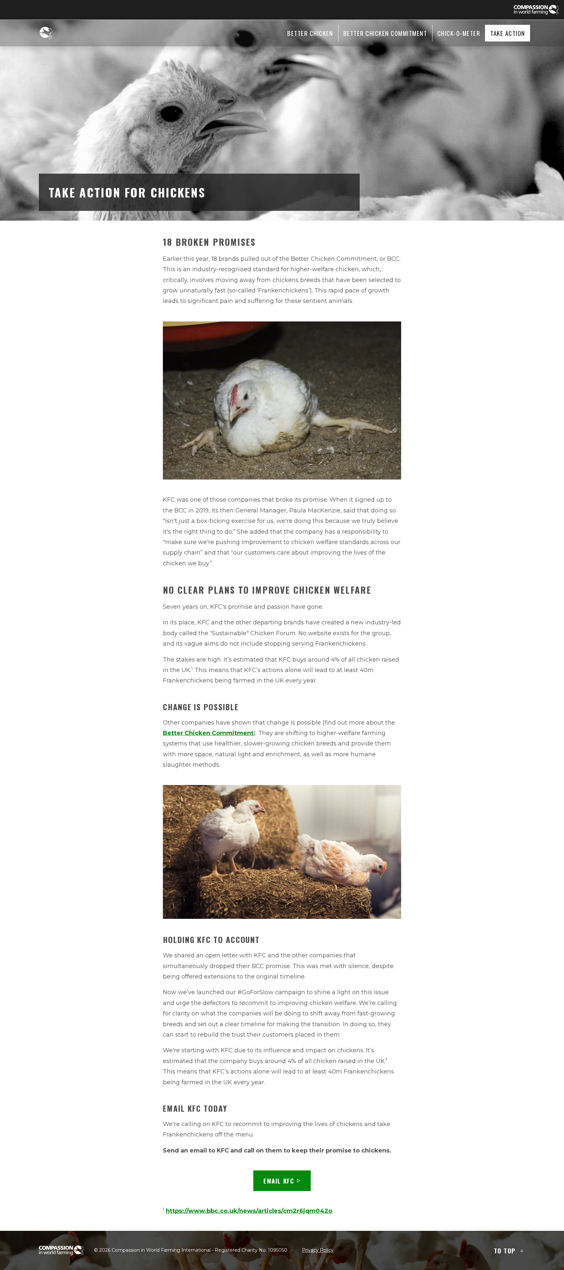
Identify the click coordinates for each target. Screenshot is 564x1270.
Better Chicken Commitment (208, 733)
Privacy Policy (318, 1250)
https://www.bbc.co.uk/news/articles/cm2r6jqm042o (249, 1211)
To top (505, 1250)
